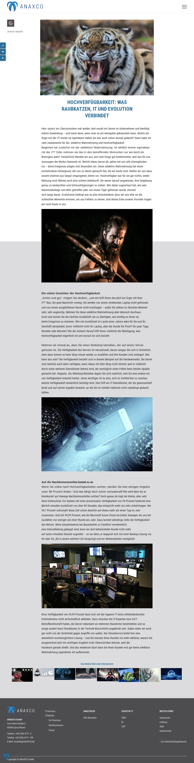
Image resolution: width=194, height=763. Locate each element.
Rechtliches (166, 711)
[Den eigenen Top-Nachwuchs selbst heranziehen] (43, 672)
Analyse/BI (89, 711)
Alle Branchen (89, 717)
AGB (162, 726)
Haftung (163, 722)
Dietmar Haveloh (15, 31)
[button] (6, 756)
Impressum (165, 717)
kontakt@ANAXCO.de (24, 741)
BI (122, 722)
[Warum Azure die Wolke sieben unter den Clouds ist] (64, 674)
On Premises (55, 720)
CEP (123, 726)
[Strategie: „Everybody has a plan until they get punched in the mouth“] (22, 675)
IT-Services (50, 711)
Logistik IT (127, 711)
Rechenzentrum (56, 725)
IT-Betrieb (49, 715)
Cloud (51, 730)
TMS (123, 717)
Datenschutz (165, 730)
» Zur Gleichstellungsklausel (173, 741)
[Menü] (183, 6)
